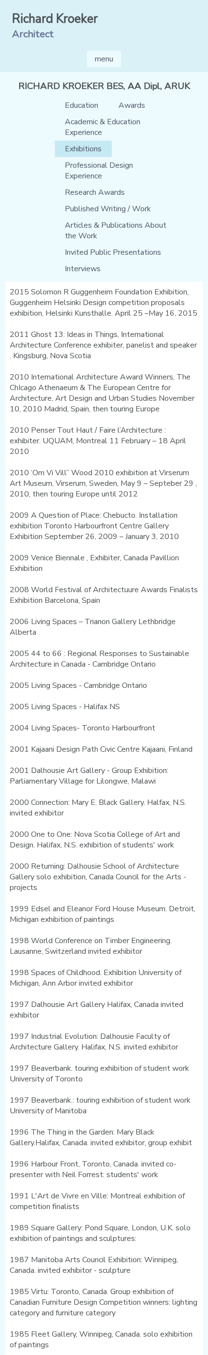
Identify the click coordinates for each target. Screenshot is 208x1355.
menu (104, 59)
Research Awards (95, 192)
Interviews (83, 268)
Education (81, 105)
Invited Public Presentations (113, 252)
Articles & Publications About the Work (115, 230)
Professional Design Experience (99, 170)
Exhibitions (83, 149)
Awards (132, 105)
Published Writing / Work (108, 209)
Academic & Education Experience (102, 127)
